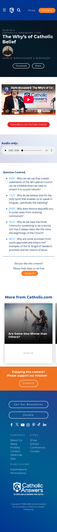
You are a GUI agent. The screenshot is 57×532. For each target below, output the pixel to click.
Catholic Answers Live (21, 32)
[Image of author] (7, 51)
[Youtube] (22, 425)
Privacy (22, 507)
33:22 (12, 222)
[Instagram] (28, 425)
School (34, 443)
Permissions (18, 473)
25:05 (12, 208)
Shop (32, 10)
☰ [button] (4, 10)
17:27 (12, 195)
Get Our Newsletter (28, 404)
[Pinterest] (33, 425)
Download (21, 65)
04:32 (12, 178)
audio (7, 30)
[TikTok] (39, 425)
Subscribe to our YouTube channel (28, 124)
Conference (37, 447)
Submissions (18, 469)
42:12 (12, 239)
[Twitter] (17, 425)
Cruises (34, 451)
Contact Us (31, 507)
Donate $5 (29, 273)
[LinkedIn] (44, 425)
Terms (15, 507)
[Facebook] (11, 425)
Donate (47, 10)
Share (38, 65)
